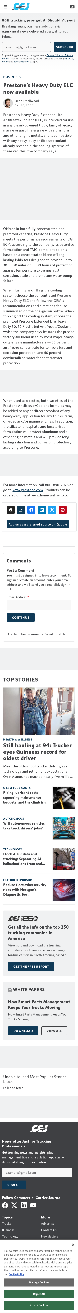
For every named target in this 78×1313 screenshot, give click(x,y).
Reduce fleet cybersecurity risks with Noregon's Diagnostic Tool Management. (24, 890)
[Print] (11, 510)
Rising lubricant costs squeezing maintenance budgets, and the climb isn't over (25, 797)
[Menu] (5, 6)
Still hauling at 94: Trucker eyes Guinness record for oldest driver (37, 752)
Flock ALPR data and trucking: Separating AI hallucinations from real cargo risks (22, 859)
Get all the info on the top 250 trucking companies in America (38, 932)
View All (54, 1031)
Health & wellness (17, 739)
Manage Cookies (39, 1282)
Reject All (39, 1294)
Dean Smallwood (27, 101)
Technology (12, 849)
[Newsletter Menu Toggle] (72, 6)
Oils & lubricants (17, 787)
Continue (20, 617)
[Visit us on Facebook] (5, 1205)
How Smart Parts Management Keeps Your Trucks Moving (39, 1004)
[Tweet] (52, 510)
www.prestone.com (28, 489)
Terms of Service (22, 61)
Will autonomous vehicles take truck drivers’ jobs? (24, 825)
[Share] (31, 510)
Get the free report (31, 967)
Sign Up (14, 1185)
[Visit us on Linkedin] (24, 1205)
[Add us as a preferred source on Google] (21, 510)
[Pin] (63, 510)
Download (23, 1031)
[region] (39, 1276)
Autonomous (13, 818)
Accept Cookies (39, 1305)
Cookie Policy (16, 1274)
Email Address (18, 597)
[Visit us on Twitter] (14, 1205)
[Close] (73, 1244)
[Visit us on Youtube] (33, 1205)
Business (12, 76)
